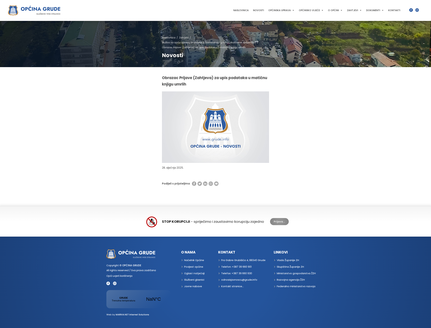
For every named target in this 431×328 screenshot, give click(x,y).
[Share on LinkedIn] (205, 183)
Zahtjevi (352, 10)
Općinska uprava (279, 10)
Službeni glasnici (194, 279)
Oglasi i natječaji (194, 273)
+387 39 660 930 (242, 273)
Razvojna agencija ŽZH (291, 279)
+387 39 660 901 (242, 266)
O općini (333, 10)
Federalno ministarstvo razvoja (296, 286)
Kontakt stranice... (232, 286)
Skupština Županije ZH (290, 266)
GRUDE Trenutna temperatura (138, 299)
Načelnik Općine (194, 260)
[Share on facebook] (194, 183)
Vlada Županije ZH (288, 260)
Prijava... (279, 221)
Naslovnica (241, 10)
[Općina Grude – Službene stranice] (34, 10)
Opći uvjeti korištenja (119, 276)
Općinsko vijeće (309, 10)
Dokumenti (373, 10)
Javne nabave (193, 286)
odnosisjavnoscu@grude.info (239, 279)
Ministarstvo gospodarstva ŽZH (296, 273)
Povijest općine (193, 266)
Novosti (258, 10)
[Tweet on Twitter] (199, 183)
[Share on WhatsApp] (210, 183)
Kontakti (394, 10)
